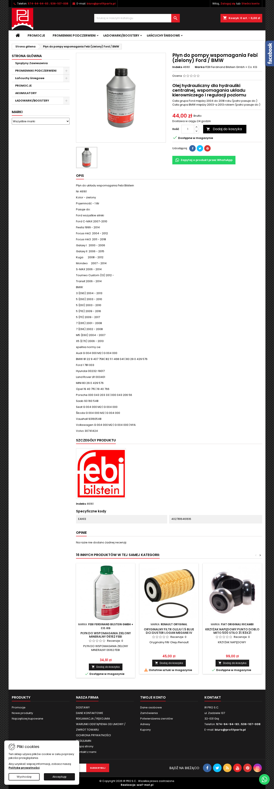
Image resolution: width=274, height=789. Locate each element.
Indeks (177, 67)
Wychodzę (24, 777)
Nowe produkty (22, 713)
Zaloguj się (227, 3)
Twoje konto (153, 697)
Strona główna (27, 55)
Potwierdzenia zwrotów (156, 719)
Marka (200, 67)
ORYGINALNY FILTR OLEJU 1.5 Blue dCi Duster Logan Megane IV (169, 631)
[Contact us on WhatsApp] (264, 779)
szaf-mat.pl (145, 785)
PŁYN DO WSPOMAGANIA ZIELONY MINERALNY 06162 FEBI (105, 635)
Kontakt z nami (86, 752)
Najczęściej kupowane (27, 719)
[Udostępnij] (192, 148)
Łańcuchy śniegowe (163, 35)
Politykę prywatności (24, 768)
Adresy (145, 724)
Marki (17, 111)
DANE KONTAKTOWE (89, 713)
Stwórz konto (250, 3)
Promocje (36, 35)
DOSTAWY (83, 707)
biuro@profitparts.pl (101, 3)
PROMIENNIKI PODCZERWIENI (74, 35)
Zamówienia (149, 713)
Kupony (145, 730)
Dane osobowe (151, 707)
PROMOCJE (23, 86)
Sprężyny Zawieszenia (31, 63)
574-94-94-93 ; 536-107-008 (48, 3)
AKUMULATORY (26, 93)
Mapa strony (84, 746)
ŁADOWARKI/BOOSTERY (121, 35)
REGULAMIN (83, 741)
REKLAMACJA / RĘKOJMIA (93, 719)
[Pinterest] (207, 148)
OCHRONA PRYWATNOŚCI (93, 735)
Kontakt (212, 697)
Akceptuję (59, 777)
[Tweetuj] (200, 148)
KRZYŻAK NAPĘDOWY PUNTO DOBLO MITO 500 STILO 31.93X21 (232, 631)
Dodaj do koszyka (224, 129)
